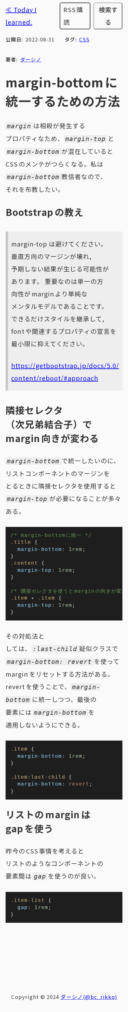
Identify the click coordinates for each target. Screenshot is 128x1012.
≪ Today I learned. (21, 16)
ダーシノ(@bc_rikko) (89, 996)
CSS (84, 39)
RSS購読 (73, 16)
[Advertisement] (64, 954)
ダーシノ (30, 59)
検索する (108, 16)
